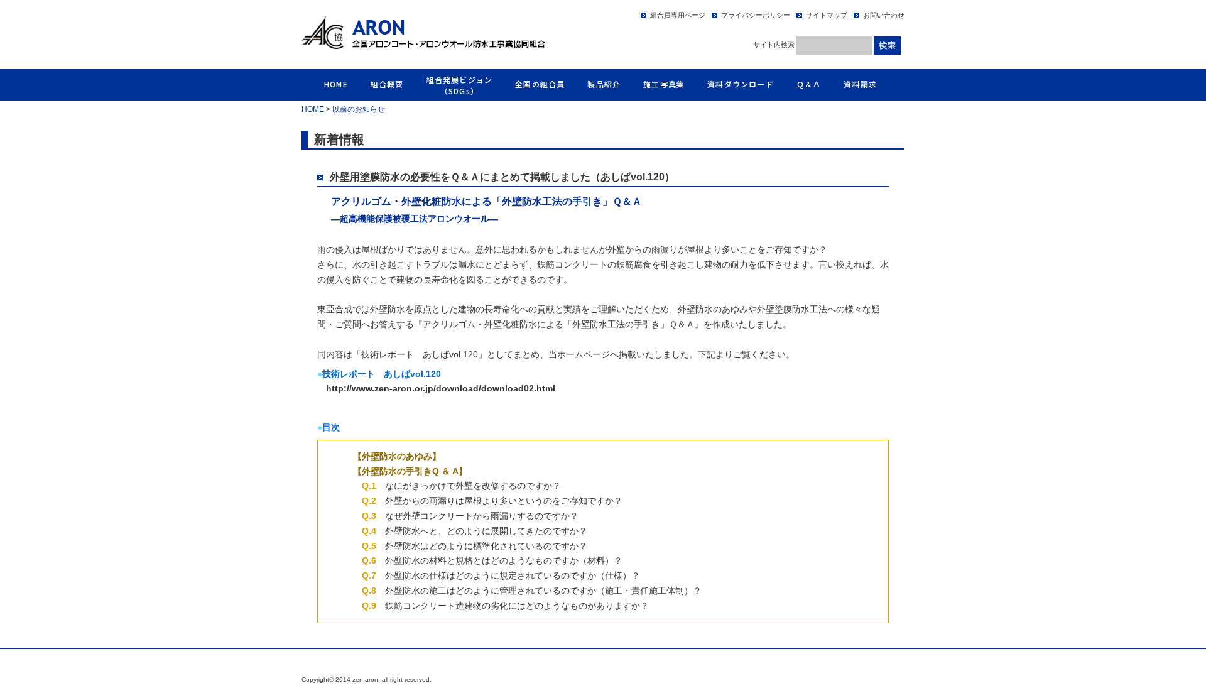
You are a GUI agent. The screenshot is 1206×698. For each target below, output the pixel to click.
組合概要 (387, 84)
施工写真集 (664, 84)
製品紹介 (604, 84)
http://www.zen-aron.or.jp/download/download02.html (440, 388)
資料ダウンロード (740, 84)
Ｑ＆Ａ (809, 84)
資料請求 (860, 84)
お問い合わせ (884, 15)
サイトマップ (826, 15)
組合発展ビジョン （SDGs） (459, 85)
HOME (336, 84)
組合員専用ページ (677, 15)
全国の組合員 (540, 84)
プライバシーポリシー (755, 15)
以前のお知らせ (358, 109)
